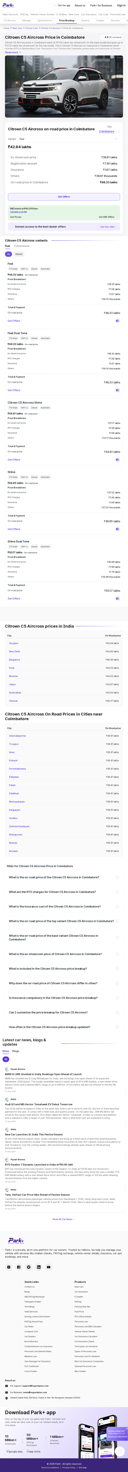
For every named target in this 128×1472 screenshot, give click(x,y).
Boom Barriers (31, 1341)
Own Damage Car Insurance (38, 1361)
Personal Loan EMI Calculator (88, 1326)
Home (6, 28)
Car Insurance (81, 1292)
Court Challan (31, 1371)
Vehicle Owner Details (85, 1331)
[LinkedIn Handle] (38, 1267)
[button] (117, 321)
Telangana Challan (33, 1302)
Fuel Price (79, 1311)
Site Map (83, 1467)
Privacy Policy (68, 1467)
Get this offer (108, 227)
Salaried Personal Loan (85, 1366)
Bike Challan (80, 1371)
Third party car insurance (86, 1346)
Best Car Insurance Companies (89, 1361)
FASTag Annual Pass (34, 1321)
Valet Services (31, 1311)
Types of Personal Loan (85, 1351)
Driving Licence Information (37, 1316)
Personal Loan (81, 1321)
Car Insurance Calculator (86, 1336)
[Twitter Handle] (28, 1267)
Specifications (45, 20)
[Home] (8, 5)
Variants (85, 20)
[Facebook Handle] (18, 1267)
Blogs (27, 1292)
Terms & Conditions (50, 1467)
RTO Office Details (83, 1316)
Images (100, 20)
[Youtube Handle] (48, 1267)
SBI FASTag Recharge (34, 1297)
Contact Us (30, 1287)
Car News (29, 1326)
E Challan (79, 1297)
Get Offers (64, 196)
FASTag (78, 1302)
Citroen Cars (31, 28)
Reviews (115, 20)
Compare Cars (31, 1331)
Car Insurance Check (84, 1341)
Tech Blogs (30, 1306)
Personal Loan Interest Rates (38, 1351)
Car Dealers (30, 1336)
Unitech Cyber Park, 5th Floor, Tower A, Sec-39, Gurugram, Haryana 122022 (45, 1398)
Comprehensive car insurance (38, 1346)
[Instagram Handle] (8, 1267)
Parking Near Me (82, 1306)
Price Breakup (66, 20)
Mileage (26, 20)
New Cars (17, 28)
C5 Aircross (10, 20)
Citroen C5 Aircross (50, 28)
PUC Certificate (32, 1366)
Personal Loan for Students (87, 1356)
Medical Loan (31, 1356)
